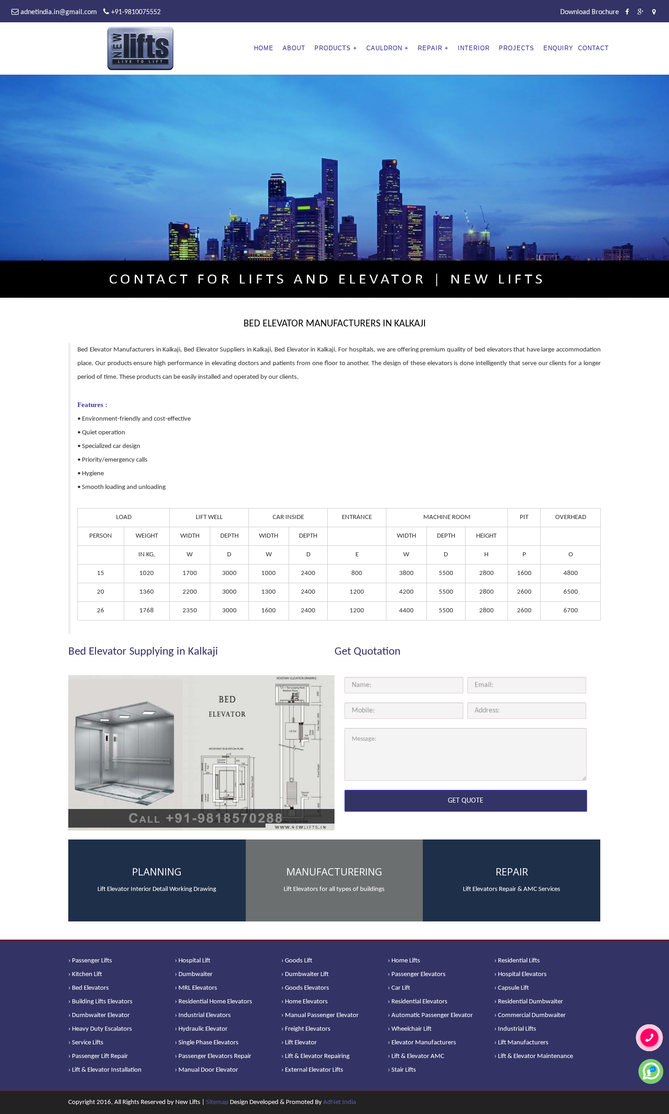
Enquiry (558, 48)
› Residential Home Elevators (213, 1001)
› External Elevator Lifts (312, 1070)
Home (264, 48)
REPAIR (430, 48)
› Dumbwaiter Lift (305, 974)
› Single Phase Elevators (206, 1042)
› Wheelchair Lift (409, 1029)
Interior (474, 48)
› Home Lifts (404, 960)
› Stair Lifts (402, 1070)
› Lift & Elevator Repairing (315, 1056)
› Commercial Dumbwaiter (530, 1015)
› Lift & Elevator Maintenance (533, 1056)
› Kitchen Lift (85, 974)
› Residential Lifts (517, 960)
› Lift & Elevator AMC (416, 1056)
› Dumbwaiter (194, 974)
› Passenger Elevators (417, 974)
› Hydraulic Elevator (201, 1029)
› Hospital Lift (192, 960)
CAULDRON (384, 48)
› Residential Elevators (417, 1001)
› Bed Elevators (88, 988)
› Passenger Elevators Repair (213, 1056)
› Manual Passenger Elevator (320, 1015)
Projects (516, 48)
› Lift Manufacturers (521, 1042)
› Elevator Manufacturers (422, 1042)
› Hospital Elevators (520, 974)
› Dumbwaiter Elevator (99, 1015)
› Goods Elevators (305, 988)
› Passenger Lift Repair (98, 1056)
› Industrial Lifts (515, 1029)
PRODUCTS (332, 48)
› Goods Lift (296, 960)
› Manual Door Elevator (206, 1070)
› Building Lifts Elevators (100, 1001)
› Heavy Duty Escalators (100, 1029)
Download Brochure (589, 12)
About (294, 48)
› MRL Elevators (196, 988)
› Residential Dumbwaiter (528, 1001)
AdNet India (339, 1102)
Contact (593, 48)
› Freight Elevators (305, 1029)
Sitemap (217, 1102)
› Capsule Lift (511, 988)
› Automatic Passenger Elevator (430, 1015)
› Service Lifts (85, 1042)
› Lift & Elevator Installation (105, 1070)
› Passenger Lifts (90, 960)
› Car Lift (399, 988)
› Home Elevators (304, 1001)
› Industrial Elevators (203, 1015)
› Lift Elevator (299, 1042)
